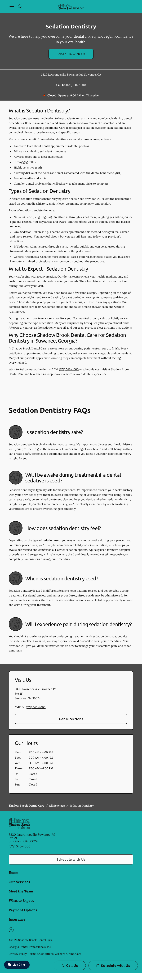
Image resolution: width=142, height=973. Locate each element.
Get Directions (71, 719)
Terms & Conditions (41, 953)
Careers (60, 953)
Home (13, 872)
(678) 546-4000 (76, 85)
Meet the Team (21, 891)
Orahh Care (73, 953)
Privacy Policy (18, 953)
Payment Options (23, 910)
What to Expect (21, 900)
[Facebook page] (11, 929)
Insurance (17, 919)
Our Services (19, 882)
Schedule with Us (71, 54)
